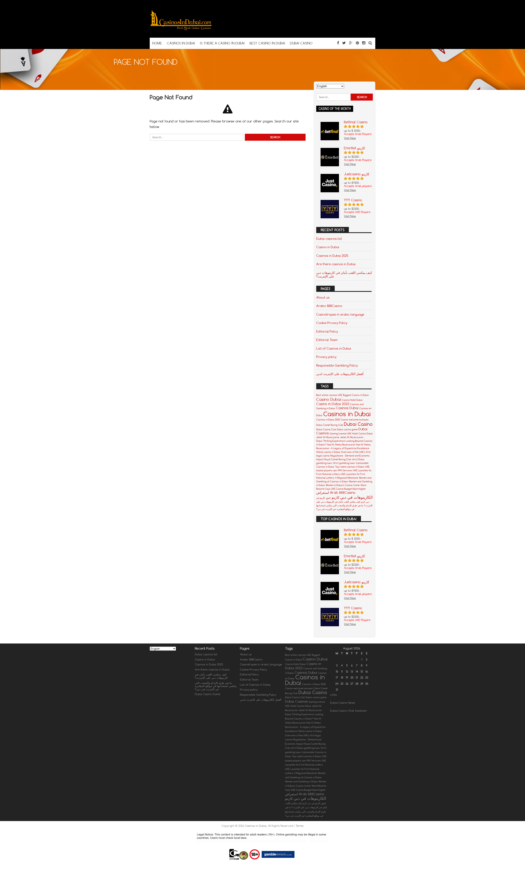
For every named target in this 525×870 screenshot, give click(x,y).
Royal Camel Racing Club (337, 459)
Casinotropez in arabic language (340, 314)
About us (323, 297)
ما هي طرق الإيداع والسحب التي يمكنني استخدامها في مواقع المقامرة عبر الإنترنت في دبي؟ (216, 686)
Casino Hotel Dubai (352, 400)
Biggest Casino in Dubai (356, 395)
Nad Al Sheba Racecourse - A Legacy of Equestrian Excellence (305, 727)
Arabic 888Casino (329, 306)
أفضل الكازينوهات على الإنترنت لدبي (339, 374)
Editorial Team (327, 340)
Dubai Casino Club (326, 429)
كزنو (363, 501)
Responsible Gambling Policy (337, 365)
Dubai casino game (347, 429)
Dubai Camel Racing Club (329, 425)
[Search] (370, 43)
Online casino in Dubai (328, 452)
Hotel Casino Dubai (362, 433)
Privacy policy (326, 357)
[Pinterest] (357, 43)
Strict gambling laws (344, 463)
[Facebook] (338, 43)
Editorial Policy (327, 331)
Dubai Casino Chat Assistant (348, 710)
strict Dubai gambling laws (305, 748)
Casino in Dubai (327, 247)
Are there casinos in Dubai (336, 264)
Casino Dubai (328, 399)
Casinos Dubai (347, 408)
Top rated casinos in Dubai (349, 466)
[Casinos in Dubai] (181, 29)
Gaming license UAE (340, 433)
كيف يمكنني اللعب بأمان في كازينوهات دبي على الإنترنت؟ (344, 274)
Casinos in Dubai (347, 414)
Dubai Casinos (296, 701)
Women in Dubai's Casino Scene (343, 485)
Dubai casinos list (329, 239)
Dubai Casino (358, 424)
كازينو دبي (332, 497)
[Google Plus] (351, 43)
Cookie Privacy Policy (331, 323)
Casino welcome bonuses (355, 419)
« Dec (333, 694)
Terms (300, 825)
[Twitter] (344, 43)
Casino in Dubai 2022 (332, 404)
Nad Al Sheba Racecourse (341, 444)
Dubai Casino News (342, 702)
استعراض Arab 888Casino (335, 493)
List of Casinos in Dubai (333, 348)
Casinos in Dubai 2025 (332, 256)
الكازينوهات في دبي (356, 497)
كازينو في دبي (313, 803)
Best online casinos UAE (329, 395)
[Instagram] (363, 43)
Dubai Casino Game (207, 694)
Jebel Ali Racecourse (327, 437)
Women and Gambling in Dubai (301, 781)
